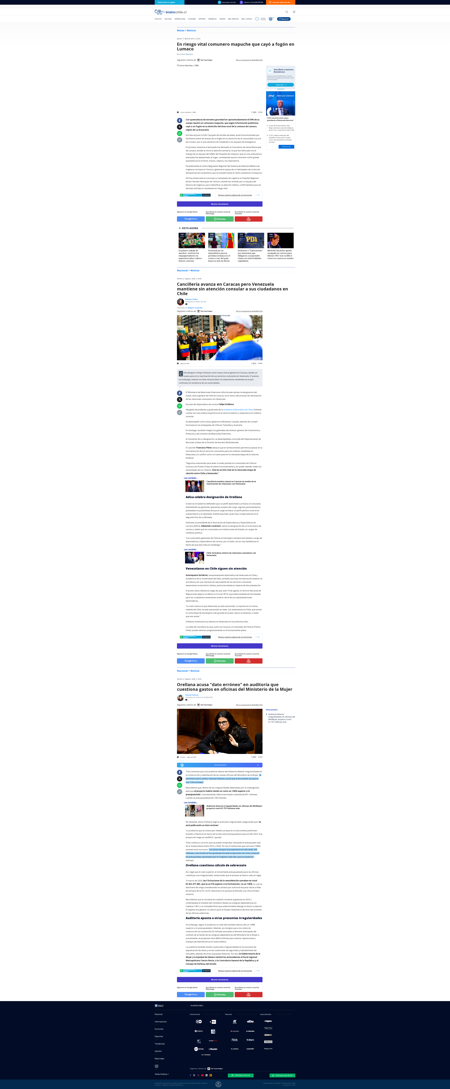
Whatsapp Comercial (242, 1075)
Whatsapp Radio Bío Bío (284, 1075)
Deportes (202, 19)
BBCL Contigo (247, 19)
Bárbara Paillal (191, 299)
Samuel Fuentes (191, 695)
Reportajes (159, 1058)
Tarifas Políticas (161, 1074)
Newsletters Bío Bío (229, 2)
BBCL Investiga (233, 19)
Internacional (180, 19)
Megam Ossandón (195, 308)
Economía (192, 19)
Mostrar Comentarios (219, 204)
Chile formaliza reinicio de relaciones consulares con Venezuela (231, 554)
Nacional (168, 19)
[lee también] (195, 486)
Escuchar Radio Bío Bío (281, 2)
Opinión (222, 19)
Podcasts (158, 19)
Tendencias (212, 19)
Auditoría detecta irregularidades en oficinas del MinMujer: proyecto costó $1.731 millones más (234, 807)
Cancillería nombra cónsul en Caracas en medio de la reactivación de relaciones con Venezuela (231, 482)
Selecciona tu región (166, 2)
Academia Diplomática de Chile (238, 409)
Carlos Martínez (186, 54)
